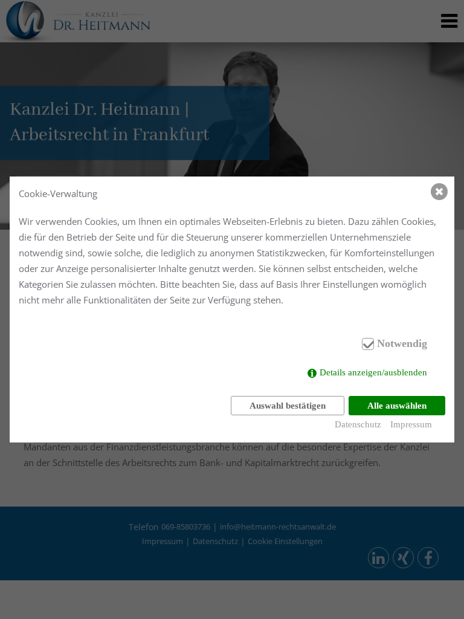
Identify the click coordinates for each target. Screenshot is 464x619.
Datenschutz (358, 424)
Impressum (411, 424)
